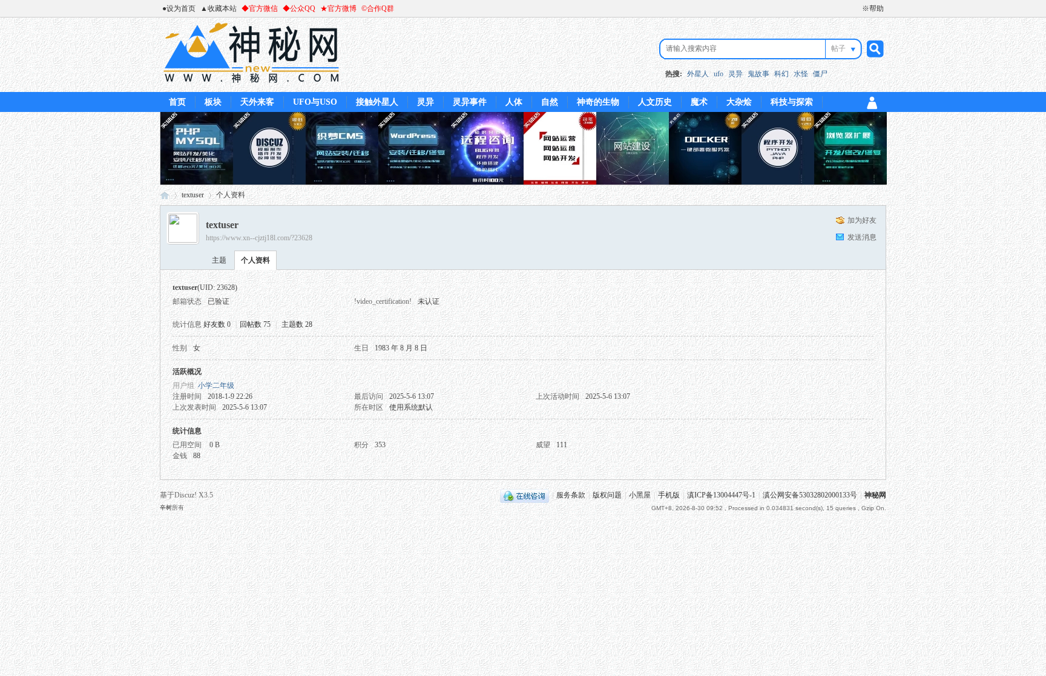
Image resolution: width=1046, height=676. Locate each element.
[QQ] (524, 495)
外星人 (698, 74)
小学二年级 (216, 385)
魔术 (699, 102)
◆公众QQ (299, 8)
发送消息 (862, 237)
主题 (219, 260)
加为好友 (862, 220)
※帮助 (873, 8)
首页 (177, 102)
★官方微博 (338, 8)
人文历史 (655, 102)
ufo (718, 74)
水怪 (801, 74)
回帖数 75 (255, 324)
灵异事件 (470, 102)
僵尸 (820, 74)
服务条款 (570, 495)
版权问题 (607, 495)
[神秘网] (251, 84)
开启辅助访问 (857, 8)
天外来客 (257, 102)
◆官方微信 (260, 8)
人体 (513, 102)
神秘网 (164, 195)
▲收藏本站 (218, 8)
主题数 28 (296, 324)
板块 (213, 102)
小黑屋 (640, 495)
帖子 (838, 48)
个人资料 (255, 260)
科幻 (781, 74)
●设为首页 (179, 8)
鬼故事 (758, 74)
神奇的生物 (598, 102)
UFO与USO (315, 102)
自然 (549, 102)
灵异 (735, 74)
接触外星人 (377, 102)
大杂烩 (739, 102)
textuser (193, 195)
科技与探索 (792, 102)
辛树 (166, 507)
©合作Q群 (377, 8)
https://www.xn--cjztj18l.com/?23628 (259, 238)
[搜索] (873, 49)
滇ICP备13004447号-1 (721, 495)
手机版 (669, 495)
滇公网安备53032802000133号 (810, 495)
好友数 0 (217, 324)
